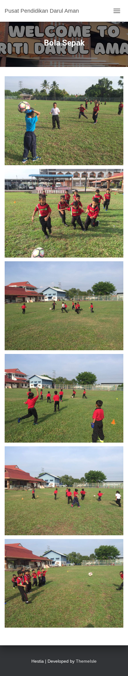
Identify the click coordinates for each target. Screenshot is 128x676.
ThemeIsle (86, 661)
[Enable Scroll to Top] (116, 663)
